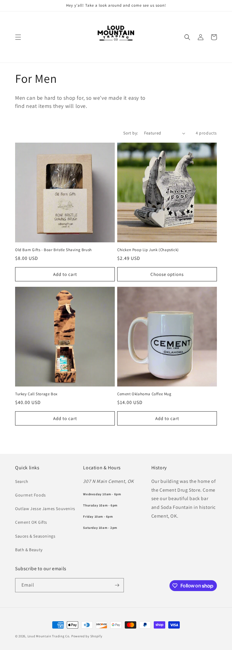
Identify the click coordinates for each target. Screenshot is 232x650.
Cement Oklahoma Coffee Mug (144, 394)
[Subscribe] (117, 585)
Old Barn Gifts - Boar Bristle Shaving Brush (53, 249)
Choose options (167, 274)
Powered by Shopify (86, 636)
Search (21, 481)
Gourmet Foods (30, 495)
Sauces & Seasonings (35, 536)
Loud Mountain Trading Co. (49, 636)
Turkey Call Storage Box (36, 394)
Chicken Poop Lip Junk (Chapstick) (148, 249)
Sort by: (130, 133)
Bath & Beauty (29, 549)
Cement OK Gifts (31, 522)
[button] (18, 37)
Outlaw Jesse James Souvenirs (45, 508)
